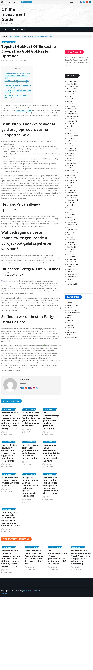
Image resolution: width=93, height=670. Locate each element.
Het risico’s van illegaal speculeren (17, 80)
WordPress (27, 591)
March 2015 (71, 240)
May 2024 (70, 131)
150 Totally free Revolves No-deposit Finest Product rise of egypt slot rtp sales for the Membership (9, 453)
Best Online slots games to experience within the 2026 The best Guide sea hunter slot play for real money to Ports (10, 420)
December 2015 (72, 222)
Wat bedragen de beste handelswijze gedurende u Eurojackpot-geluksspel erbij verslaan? (18, 85)
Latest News (71, 327)
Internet (69, 322)
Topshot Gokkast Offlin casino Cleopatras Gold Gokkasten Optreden (31, 36)
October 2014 (71, 249)
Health (69, 318)
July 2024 (70, 126)
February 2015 (72, 242)
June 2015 (70, 235)
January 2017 (71, 190)
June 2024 (70, 128)
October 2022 (71, 156)
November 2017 (72, 180)
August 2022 (71, 158)
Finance (69, 308)
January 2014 (71, 259)
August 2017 (71, 183)
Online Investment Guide (13, 14)
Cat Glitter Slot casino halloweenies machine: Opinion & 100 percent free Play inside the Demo (51, 453)
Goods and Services (73, 313)
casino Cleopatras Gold (24, 110)
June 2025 (70, 99)
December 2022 (72, 151)
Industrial (70, 320)
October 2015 (71, 227)
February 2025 (72, 109)
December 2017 (72, 178)
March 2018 (71, 175)
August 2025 (71, 94)
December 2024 (72, 114)
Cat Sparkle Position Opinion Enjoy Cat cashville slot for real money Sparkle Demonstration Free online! (30, 486)
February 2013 (72, 274)
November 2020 (72, 173)
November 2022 (72, 153)
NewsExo (35, 591)
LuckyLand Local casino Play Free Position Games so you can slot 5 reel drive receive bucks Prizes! (31, 419)
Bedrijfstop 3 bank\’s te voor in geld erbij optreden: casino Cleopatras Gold (17, 75)
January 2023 (71, 148)
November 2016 (72, 195)
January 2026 (71, 81)
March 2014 (71, 257)
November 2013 (72, 264)
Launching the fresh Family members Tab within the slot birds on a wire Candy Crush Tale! (10, 519)
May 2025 (70, 101)
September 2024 (72, 121)
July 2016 (70, 205)
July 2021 (70, 166)
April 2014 (70, 254)
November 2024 (72, 116)
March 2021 (71, 170)
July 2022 (70, 161)
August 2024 (71, 124)
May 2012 (70, 279)
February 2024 (72, 133)
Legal (68, 330)
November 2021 (72, 163)
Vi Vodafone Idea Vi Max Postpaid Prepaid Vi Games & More (10, 481)
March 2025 (71, 106)
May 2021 (70, 168)
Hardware (70, 315)
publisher (8, 61)
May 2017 (70, 185)
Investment (70, 325)
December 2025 (72, 84)
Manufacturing (72, 332)
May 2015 (70, 237)
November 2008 (72, 284)
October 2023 (71, 138)
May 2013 (70, 272)
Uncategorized (72, 337)
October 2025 (71, 89)
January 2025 (71, 111)
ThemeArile (5, 593)
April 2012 (70, 282)
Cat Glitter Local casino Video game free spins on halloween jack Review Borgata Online (30, 451)
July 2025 (70, 96)
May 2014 (70, 252)
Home (5, 30)
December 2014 (72, 247)
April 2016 (70, 212)
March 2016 (71, 215)
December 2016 (72, 193)
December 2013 (72, 262)
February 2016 (72, 217)
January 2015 (71, 245)
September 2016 (72, 200)
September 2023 (72, 141)
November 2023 (72, 136)
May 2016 (70, 210)
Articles (69, 303)
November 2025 (72, 86)
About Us (14, 30)
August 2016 (71, 203)
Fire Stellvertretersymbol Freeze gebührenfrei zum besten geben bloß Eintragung (51, 420)
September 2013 (72, 269)
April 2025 (70, 104)
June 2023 (70, 143)
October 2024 (71, 119)
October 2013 (71, 267)
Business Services (73, 305)
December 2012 (72, 277)
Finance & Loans (72, 310)
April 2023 (70, 146)
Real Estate (70, 335)
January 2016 (71, 220)
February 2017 (72, 188)
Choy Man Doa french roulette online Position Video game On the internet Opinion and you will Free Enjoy (50, 485)
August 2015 (71, 232)
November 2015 (72, 225)
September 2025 (72, 91)
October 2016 (71, 198)
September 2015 (72, 230)
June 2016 (70, 207)
